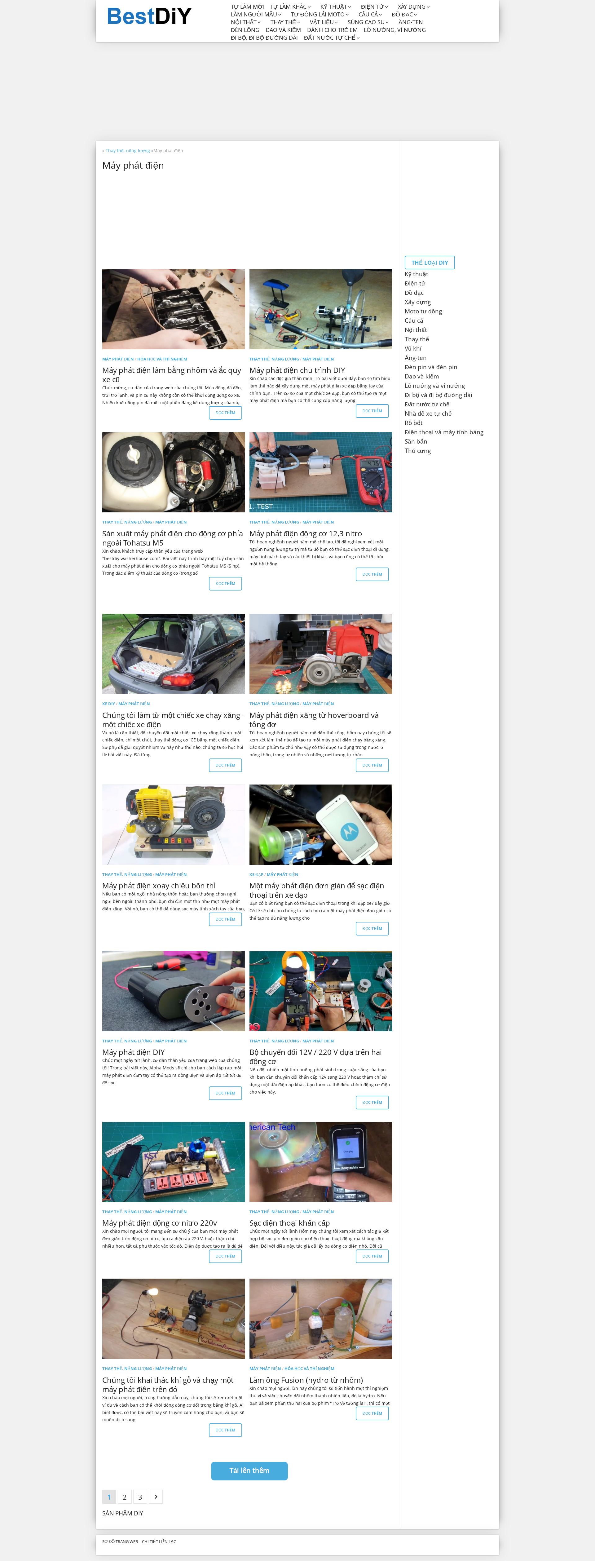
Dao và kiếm (283, 29)
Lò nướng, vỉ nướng (395, 29)
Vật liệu (322, 22)
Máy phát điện (118, 359)
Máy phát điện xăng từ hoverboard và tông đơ (314, 719)
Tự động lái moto (318, 14)
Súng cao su (366, 22)
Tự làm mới (247, 6)
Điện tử (372, 6)
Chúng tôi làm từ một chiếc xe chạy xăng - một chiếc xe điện (173, 719)
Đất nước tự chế (329, 37)
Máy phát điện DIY (133, 1052)
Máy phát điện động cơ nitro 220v (159, 1223)
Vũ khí (413, 348)
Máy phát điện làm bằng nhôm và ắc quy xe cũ (171, 374)
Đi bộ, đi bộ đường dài (264, 37)
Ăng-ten (411, 22)
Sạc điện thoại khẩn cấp (289, 1223)
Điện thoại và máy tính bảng (444, 432)
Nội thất (244, 22)
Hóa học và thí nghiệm (162, 359)
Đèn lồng (245, 29)
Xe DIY (108, 703)
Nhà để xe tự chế (428, 413)
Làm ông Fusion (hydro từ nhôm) (306, 1380)
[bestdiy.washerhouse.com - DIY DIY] (165, 16)
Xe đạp (256, 874)
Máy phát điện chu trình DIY (297, 370)
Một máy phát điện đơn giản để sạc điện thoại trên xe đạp (316, 890)
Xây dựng (411, 6)
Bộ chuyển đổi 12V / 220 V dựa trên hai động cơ (315, 1056)
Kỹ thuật (333, 6)
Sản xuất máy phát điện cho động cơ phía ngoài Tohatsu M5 (172, 538)
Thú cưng (418, 451)
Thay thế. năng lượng (274, 359)
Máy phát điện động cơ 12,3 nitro (305, 533)
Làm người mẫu (254, 14)
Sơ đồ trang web (120, 1541)
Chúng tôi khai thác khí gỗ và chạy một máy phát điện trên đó (167, 1384)
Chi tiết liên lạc (159, 1541)
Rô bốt (414, 423)
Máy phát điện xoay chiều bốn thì (159, 885)
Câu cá (368, 14)
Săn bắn (416, 441)
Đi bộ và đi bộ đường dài (438, 395)
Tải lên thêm (249, 1470)
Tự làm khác (288, 6)
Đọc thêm (225, 412)
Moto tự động (423, 311)
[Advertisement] (297, 91)
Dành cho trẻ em (332, 29)
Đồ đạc (402, 14)
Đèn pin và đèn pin (431, 367)
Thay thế (283, 22)
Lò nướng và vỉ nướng (435, 386)
